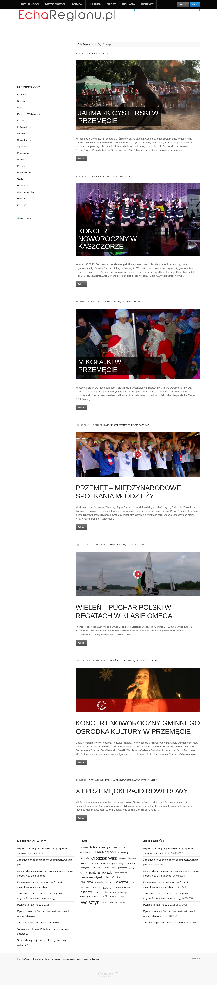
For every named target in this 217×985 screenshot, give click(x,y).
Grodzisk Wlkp (104, 858)
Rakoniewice (24, 172)
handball (122, 858)
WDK (105, 896)
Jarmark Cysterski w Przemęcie (118, 116)
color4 (199, 958)
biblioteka (84, 847)
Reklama (128, 4)
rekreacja (99, 882)
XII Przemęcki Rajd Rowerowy (132, 791)
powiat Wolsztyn (121, 872)
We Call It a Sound (117, 896)
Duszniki (21, 107)
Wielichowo (23, 185)
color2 (195, 958)
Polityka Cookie (24, 959)
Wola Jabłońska (25, 192)
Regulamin (86, 959)
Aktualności (29, 4)
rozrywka (109, 882)
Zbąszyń (21, 205)
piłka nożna (122, 868)
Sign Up (183, 4)
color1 (193, 958)
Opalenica (22, 146)
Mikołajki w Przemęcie (99, 365)
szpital (104, 892)
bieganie (116, 847)
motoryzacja (85, 868)
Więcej (81, 158)
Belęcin (21, 101)
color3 (197, 958)
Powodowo (23, 153)
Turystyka (141, 780)
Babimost (22, 94)
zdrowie (122, 902)
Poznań (21, 159)
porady (107, 872)
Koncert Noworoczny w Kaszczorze (107, 238)
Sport (111, 4)
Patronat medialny (41, 959)
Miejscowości (55, 4)
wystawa (113, 902)
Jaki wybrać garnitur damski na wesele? (38, 922)
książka (122, 863)
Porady (76, 4)
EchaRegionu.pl (85, 44)
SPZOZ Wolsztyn (90, 892)
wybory (104, 902)
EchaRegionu (108, 780)
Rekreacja (133, 425)
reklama (87, 882)
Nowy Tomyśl (24, 140)
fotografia (85, 858)
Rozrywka (128, 302)
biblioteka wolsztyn (100, 847)
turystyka (96, 896)
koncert (85, 863)
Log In (194, 4)
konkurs (95, 863)
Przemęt (106, 53)
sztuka (113, 892)
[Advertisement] (41, 57)
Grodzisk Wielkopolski (28, 114)
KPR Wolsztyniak (109, 863)
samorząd (121, 882)
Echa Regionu (104, 852)
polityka (94, 872)
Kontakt (147, 4)
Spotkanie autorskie (121, 887)
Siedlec (21, 179)
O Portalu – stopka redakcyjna (65, 959)
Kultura (95, 4)
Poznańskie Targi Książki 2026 (33, 904)
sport (107, 888)
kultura (131, 863)
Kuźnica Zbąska (25, 127)
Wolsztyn (125, 176)
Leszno (21, 133)
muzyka (97, 867)
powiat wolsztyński (92, 877)
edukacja (123, 852)
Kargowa (21, 120)
